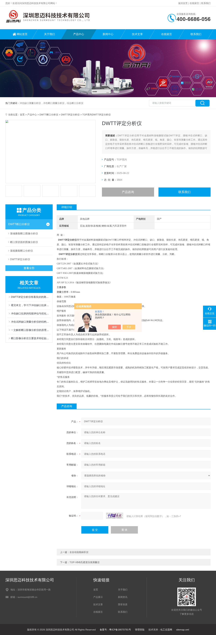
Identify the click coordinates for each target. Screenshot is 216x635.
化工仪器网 (166, 629)
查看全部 (29, 268)
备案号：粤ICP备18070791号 (115, 629)
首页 (22, 114)
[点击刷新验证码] (114, 516)
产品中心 (78, 34)
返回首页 (183, 3)
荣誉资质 (122, 604)
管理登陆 (139, 629)
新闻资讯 (122, 597)
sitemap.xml (182, 629)
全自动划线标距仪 (79, 552)
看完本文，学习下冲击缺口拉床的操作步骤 (30, 305)
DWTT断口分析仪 (48, 114)
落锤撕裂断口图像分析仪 (24, 233)
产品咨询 (128, 192)
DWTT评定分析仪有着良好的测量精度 (30, 296)
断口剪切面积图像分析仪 (24, 242)
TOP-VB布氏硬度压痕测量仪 (85, 562)
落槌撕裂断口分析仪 (21, 250)
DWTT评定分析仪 (70, 114)
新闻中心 (108, 34)
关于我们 (49, 34)
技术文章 (137, 34)
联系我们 (206, 3)
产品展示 (98, 597)
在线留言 (194, 3)
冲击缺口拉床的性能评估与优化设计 (30, 313)
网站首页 (22, 34)
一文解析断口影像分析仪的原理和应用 (30, 330)
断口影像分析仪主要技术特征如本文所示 (30, 338)
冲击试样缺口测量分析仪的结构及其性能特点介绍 (30, 321)
